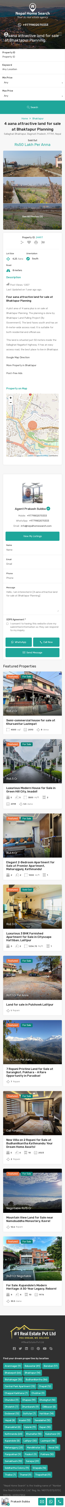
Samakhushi (13, 1461)
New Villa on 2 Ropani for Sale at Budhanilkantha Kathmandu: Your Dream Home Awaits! (29, 1143)
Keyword (7, 65)
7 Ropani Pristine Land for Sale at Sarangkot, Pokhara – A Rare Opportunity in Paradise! (29, 1072)
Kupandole (12, 1440)
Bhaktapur (38, 118)
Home (24, 118)
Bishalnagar (13, 1379)
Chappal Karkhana (16, 1393)
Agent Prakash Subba (30, 509)
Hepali (10, 1420)
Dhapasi (28, 1400)
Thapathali (43, 1474)
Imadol (24, 1420)
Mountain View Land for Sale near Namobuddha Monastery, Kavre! (29, 1219)
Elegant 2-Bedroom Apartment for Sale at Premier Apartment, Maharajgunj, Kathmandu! (30, 866)
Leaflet (30, 455)
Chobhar (38, 1393)
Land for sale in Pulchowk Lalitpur (29, 1004)
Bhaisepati (13, 1372)
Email (9, 559)
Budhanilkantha (36, 1379)
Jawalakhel (42, 1420)
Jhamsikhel (13, 1427)
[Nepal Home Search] (32, 17)
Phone (9, 573)
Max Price (7, 90)
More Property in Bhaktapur (21, 365)
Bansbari (51, 1366)
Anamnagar (13, 1366)
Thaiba (10, 1474)
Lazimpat (48, 1440)
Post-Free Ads (14, 373)
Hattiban (46, 1413)
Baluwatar (32, 1366)
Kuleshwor (52, 1434)
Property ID (8, 52)
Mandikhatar (36, 1447)
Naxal (53, 1447)
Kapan (45, 1427)
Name (9, 545)
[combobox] (32, 83)
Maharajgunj (14, 1447)
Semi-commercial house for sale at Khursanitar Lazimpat (30, 722)
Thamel (25, 1474)
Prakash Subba (20, 1501)
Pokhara (47, 1454)
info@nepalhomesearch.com (36, 526)
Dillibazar (49, 1406)
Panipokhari (13, 1454)
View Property (32, 707)
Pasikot (31, 1454)
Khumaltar (33, 1434)
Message (10, 587)
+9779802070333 (35, 25)
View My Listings (32, 536)
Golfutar (29, 1413)
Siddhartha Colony (17, 1468)
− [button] (11, 403)
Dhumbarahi (30, 1406)
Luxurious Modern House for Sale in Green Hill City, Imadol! (31, 789)
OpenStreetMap (42, 455)
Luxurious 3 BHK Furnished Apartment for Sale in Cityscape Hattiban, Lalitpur (28, 937)
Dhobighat (47, 1400)
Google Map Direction (18, 357)
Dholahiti (11, 1406)
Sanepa (32, 1461)
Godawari (12, 1413)
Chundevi (11, 1400)
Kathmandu (13, 1434)
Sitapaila (39, 1468)
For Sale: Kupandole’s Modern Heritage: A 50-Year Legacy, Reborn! (31, 1287)
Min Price (7, 77)
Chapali (45, 1386)
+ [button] (11, 398)
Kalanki (30, 1427)
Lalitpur (30, 1440)
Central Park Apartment (20, 1386)
